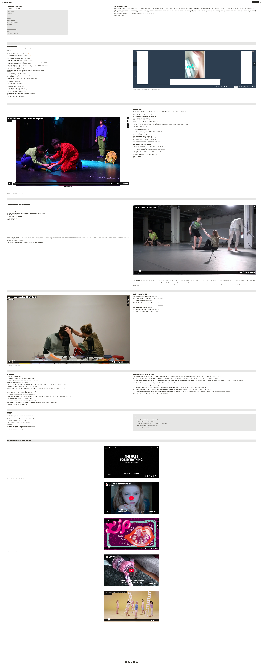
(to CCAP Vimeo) (154, 419)
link (39, 78)
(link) (45, 62)
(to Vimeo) (154, 296)
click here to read (33, 380)
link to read (25, 382)
